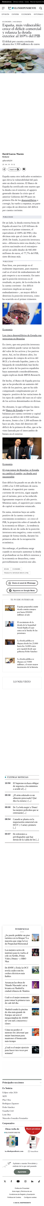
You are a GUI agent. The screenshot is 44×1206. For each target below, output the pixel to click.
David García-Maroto (13, 154)
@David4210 (7, 161)
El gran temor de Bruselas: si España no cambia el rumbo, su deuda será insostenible (20, 473)
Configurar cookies (30, 1197)
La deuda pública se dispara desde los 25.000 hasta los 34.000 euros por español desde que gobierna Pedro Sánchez (27, 646)
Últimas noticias (18, 2)
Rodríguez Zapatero (10, 1103)
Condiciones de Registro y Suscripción (22, 1194)
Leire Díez (6, 1115)
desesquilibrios (28, 200)
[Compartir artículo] (4, 169)
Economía (26, 14)
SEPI (4, 1096)
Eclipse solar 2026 (10, 1092)
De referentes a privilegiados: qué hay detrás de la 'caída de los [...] (26, 837)
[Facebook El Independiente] (11, 1182)
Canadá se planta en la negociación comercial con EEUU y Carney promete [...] (25, 823)
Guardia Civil (7, 1111)
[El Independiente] (22, 8)
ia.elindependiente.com (13, 1151)
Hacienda (17, 22)
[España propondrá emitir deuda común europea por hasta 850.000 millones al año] (10, 610)
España (15, 14)
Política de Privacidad (22, 1188)
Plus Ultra (6, 1100)
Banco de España (14, 410)
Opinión (5, 14)
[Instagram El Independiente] (25, 1182)
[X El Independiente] (5, 1182)
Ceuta (27, 2)
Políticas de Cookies (14, 1197)
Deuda (6, 569)
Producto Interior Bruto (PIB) (16, 573)
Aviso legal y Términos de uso (22, 1191)
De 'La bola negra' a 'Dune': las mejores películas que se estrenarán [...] (25, 810)
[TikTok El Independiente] (39, 1182)
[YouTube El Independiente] (18, 1182)
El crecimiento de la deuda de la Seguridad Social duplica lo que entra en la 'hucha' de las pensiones (27, 627)
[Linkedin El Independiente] (32, 1182)
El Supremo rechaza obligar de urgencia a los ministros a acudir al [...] (26, 786)
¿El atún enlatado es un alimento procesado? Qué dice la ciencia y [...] (25, 798)
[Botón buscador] (40, 8)
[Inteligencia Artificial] (12, 1146)
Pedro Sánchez (8, 1107)
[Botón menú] (3, 8)
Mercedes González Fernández (15, 1118)
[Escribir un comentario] (24, 169)
